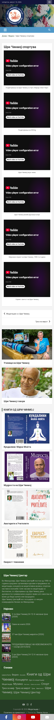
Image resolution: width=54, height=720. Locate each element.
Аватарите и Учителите (16, 523)
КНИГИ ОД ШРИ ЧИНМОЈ (19, 409)
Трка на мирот (41, 321)
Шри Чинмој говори (14, 401)
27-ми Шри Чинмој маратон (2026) (28, 634)
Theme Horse (42, 712)
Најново (8, 608)
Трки (33, 688)
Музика (18, 683)
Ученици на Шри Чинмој (16, 363)
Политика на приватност (14, 712)
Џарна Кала (6, 675)
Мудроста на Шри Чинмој (17, 485)
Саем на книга (35, 684)
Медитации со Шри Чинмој (17, 314)
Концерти (21, 679)
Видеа (15, 674)
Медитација (7, 684)
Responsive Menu (49, 2)
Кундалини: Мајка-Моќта (17, 447)
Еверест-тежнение (14, 562)
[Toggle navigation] (5, 30)
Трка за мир (8, 688)
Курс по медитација (36, 680)
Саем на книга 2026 (21, 624)
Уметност (40, 688)
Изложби (22, 675)
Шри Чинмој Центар (26, 692)
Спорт (45, 683)
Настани (26, 684)
